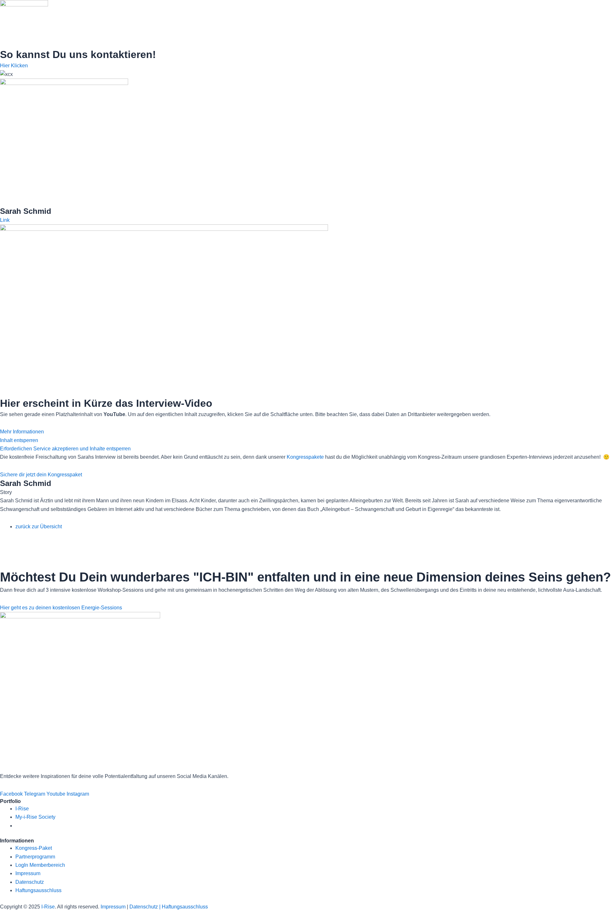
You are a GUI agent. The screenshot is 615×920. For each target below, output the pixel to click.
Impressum (113, 906)
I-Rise (48, 906)
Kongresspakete (305, 457)
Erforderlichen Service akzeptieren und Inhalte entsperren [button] (65, 448)
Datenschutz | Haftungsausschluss (168, 906)
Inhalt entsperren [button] (19, 440)
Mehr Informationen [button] (22, 431)
